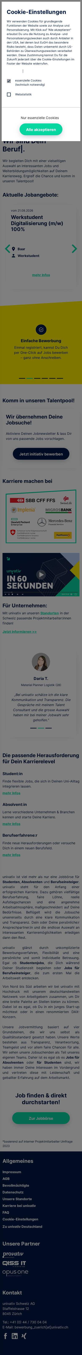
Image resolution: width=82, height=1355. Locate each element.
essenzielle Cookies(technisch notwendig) (30, 82)
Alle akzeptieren (41, 129)
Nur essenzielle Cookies (40, 118)
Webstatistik (23, 94)
